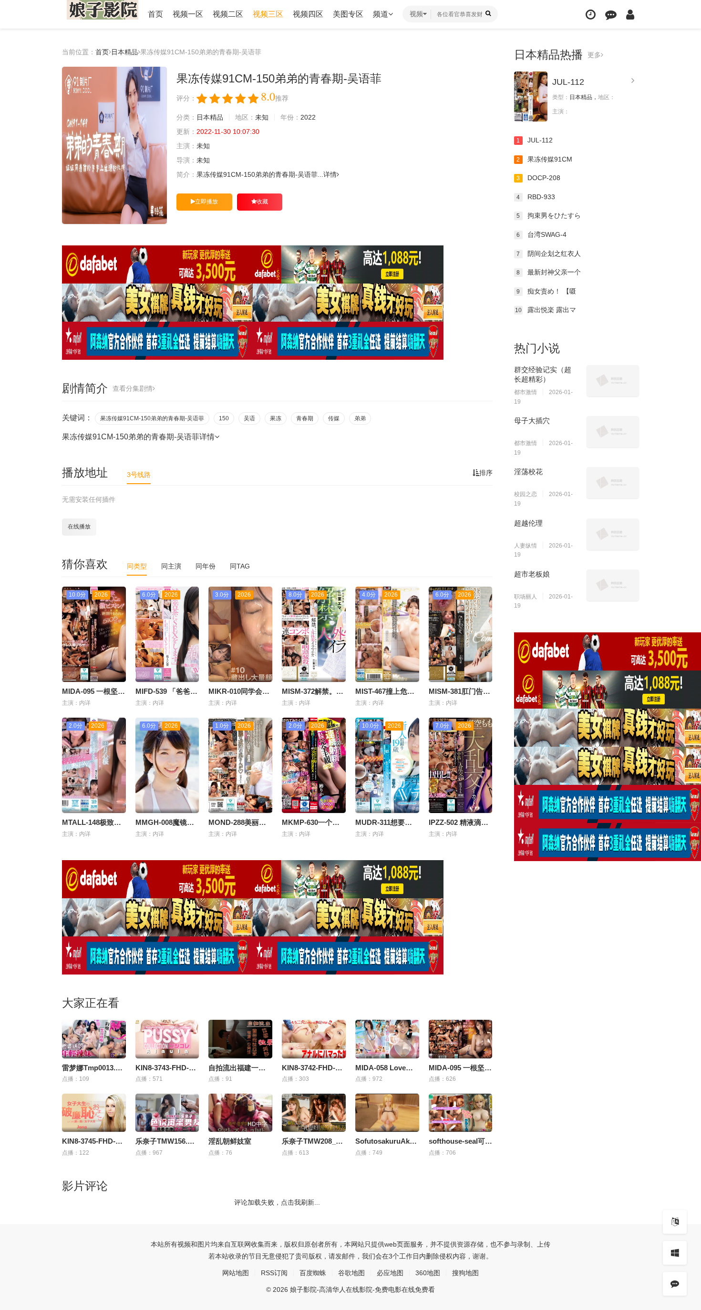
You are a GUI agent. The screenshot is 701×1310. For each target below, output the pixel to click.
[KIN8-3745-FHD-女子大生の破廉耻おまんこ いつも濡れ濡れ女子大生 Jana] (94, 1113)
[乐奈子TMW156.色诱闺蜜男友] (167, 1113)
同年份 (206, 566)
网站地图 (235, 1273)
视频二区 (228, 14)
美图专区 (348, 14)
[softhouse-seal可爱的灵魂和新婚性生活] (461, 1113)
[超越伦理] (613, 534)
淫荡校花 (528, 471)
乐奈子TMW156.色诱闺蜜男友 (182, 1141)
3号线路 (139, 474)
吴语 (249, 418)
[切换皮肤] (675, 1253)
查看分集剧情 (133, 388)
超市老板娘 (532, 574)
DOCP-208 (538, 178)
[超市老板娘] (613, 585)
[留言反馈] (611, 14)
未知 (261, 117)
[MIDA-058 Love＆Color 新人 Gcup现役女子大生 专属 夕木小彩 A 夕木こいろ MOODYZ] (387, 1039)
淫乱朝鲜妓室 (229, 1141)
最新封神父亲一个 (548, 272)
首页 (155, 14)
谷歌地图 (351, 1273)
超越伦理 (528, 523)
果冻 (275, 418)
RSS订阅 (274, 1273)
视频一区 (188, 14)
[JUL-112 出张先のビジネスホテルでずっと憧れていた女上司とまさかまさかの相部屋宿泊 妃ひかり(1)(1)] (530, 96)
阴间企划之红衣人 (548, 253)
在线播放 (79, 526)
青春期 (304, 418)
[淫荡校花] (613, 482)
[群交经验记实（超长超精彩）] (613, 380)
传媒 (334, 418)
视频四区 (308, 14)
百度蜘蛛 (312, 1273)
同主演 (171, 566)
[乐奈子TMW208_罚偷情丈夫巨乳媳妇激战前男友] (314, 1113)
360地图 (427, 1273)
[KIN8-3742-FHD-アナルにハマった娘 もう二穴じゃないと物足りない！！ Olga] (314, 1039)
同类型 (137, 566)
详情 (330, 174)
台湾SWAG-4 (541, 234)
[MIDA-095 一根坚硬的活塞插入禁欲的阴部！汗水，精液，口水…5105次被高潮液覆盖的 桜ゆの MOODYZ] (461, 1039)
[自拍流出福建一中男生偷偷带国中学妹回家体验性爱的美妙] (240, 1039)
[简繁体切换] (675, 1222)
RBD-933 (535, 197)
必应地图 (390, 1273)
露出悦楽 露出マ (545, 310)
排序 (486, 473)
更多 (594, 55)
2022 (308, 117)
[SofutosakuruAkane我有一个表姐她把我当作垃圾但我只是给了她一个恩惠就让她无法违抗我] (387, 1113)
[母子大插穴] (613, 431)
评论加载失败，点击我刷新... (277, 1202)
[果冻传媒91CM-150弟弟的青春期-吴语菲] (114, 145)
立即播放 (206, 201)
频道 (380, 14)
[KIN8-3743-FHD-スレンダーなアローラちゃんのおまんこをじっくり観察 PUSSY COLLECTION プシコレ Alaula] (167, 1039)
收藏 (262, 201)
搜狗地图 (465, 1273)
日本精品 (124, 52)
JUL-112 (568, 82)
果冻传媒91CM (544, 159)
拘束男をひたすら (548, 215)
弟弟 (360, 418)
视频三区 (268, 14)
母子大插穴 (532, 420)
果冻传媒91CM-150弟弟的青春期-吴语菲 (152, 418)
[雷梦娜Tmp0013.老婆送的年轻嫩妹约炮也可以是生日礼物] (94, 1039)
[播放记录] (591, 14)
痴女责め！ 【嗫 (546, 291)
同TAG (240, 566)
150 (224, 418)
